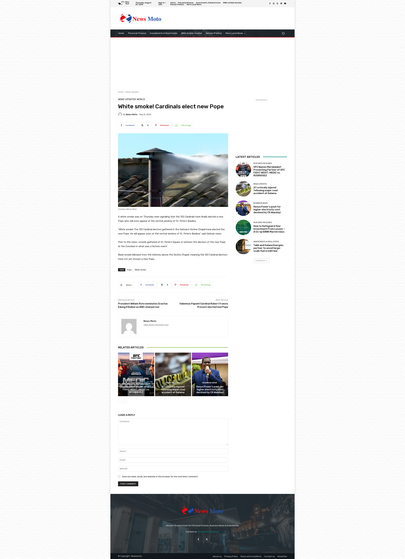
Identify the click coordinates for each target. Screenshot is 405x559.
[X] (277, 4)
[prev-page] (120, 401)
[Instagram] (274, 4)
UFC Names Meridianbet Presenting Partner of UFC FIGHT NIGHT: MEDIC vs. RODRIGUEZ (136, 388)
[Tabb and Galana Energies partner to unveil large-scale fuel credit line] (243, 246)
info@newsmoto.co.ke (208, 531)
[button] (283, 33)
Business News (209, 383)
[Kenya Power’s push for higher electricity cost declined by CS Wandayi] (210, 374)
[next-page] (125, 401)
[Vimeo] (281, 4)
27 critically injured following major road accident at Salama (173, 389)
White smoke (140, 269)
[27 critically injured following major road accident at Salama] (173, 374)
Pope (129, 269)
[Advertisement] (228, 18)
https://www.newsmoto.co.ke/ (155, 325)
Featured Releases (135, 380)
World (141, 99)
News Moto (131, 114)
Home (121, 92)
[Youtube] (285, 4)
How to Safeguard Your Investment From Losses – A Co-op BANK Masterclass (269, 229)
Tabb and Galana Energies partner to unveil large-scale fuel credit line (268, 248)
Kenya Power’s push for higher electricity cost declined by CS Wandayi (210, 389)
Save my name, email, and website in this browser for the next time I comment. (160, 476)
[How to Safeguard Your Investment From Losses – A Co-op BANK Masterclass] (243, 227)
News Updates (132, 92)
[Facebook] (270, 4)
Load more (260, 260)
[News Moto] (120, 114)
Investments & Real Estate (266, 242)
